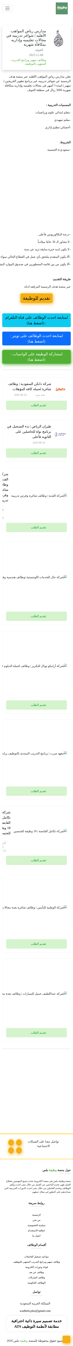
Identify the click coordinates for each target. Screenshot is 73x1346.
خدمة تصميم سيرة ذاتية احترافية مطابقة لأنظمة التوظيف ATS (36, 1323)
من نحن (36, 1220)
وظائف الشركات (36, 1277)
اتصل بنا (36, 1235)
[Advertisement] (36, 193)
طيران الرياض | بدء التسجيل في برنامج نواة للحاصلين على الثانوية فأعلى (29, 431)
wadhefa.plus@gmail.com (35, 1310)
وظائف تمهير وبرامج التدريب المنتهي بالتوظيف (36, 1262)
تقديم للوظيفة (36, 298)
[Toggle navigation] (7, 8)
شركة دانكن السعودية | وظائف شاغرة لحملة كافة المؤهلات (29, 386)
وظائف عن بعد (36, 1272)
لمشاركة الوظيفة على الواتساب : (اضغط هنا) (37, 357)
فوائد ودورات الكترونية (36, 1267)
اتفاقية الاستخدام (36, 1230)
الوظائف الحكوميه (37, 1282)
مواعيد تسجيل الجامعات (36, 1256)
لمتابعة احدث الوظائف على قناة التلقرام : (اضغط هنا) (36, 320)
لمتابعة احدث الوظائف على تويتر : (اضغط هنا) (36, 338)
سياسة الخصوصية (36, 1225)
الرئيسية (36, 1215)
